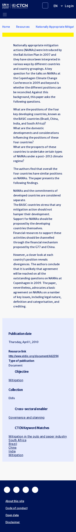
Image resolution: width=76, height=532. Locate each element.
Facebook (7, 489)
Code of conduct (16, 508)
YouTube (35, 489)
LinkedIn (25, 489)
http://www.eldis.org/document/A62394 (33, 356)
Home (6, 26)
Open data (12, 515)
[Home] (15, 6)
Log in (69, 6)
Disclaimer (12, 522)
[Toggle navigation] (4, 14)
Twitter (16, 489)
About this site (14, 501)
